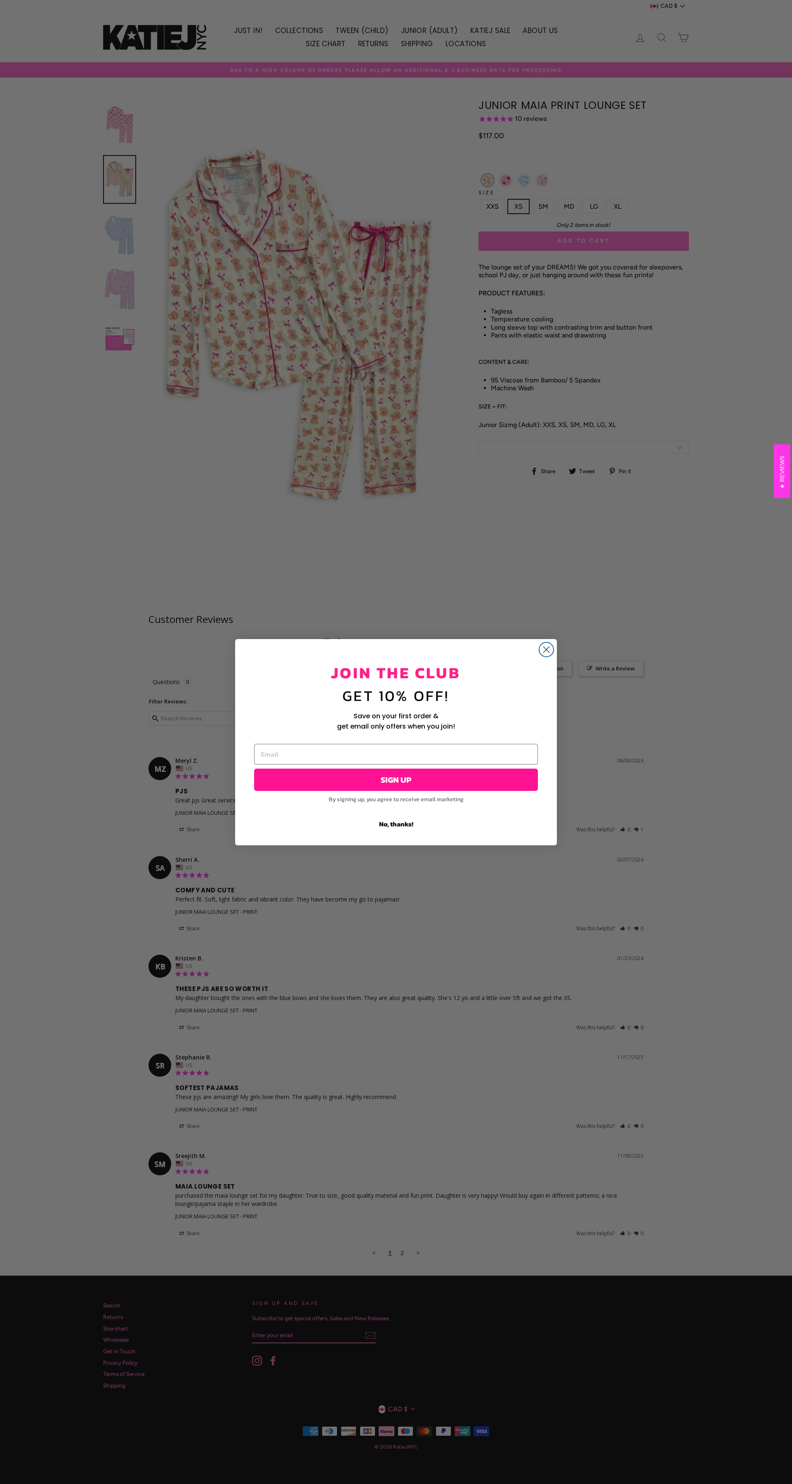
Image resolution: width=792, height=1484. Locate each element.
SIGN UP (396, 780)
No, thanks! (396, 824)
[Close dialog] (546, 649)
